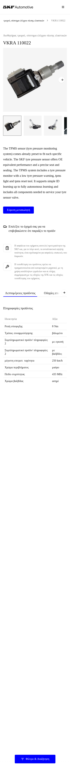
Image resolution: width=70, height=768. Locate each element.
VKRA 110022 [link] (58, 20)
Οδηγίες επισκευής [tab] (55, 293)
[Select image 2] (33, 126)
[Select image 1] (12, 126)
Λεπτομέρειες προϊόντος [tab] (20, 293)
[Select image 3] (53, 126)
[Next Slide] (61, 80)
